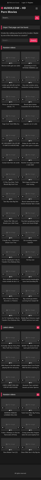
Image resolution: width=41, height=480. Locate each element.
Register (30, 2)
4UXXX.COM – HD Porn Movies (13, 10)
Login (23, 2)
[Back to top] (35, 474)
